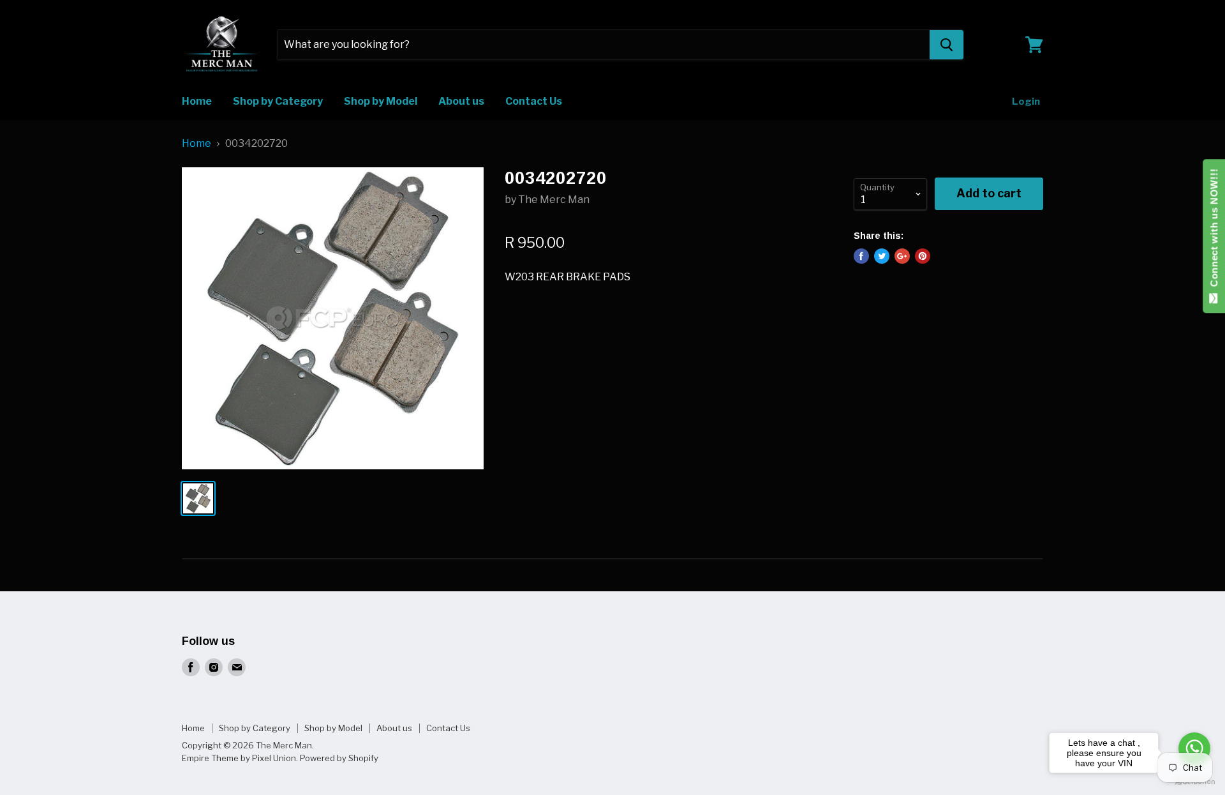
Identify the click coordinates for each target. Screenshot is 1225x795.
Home (197, 101)
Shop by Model (380, 101)
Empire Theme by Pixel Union (239, 758)
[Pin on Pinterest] (922, 256)
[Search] (946, 44)
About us (461, 101)
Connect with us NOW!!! (1213, 231)
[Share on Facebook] (861, 256)
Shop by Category (278, 101)
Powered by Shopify (339, 758)
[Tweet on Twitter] (881, 256)
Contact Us (533, 101)
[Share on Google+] (902, 256)
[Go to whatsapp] (1194, 748)
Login (1026, 101)
